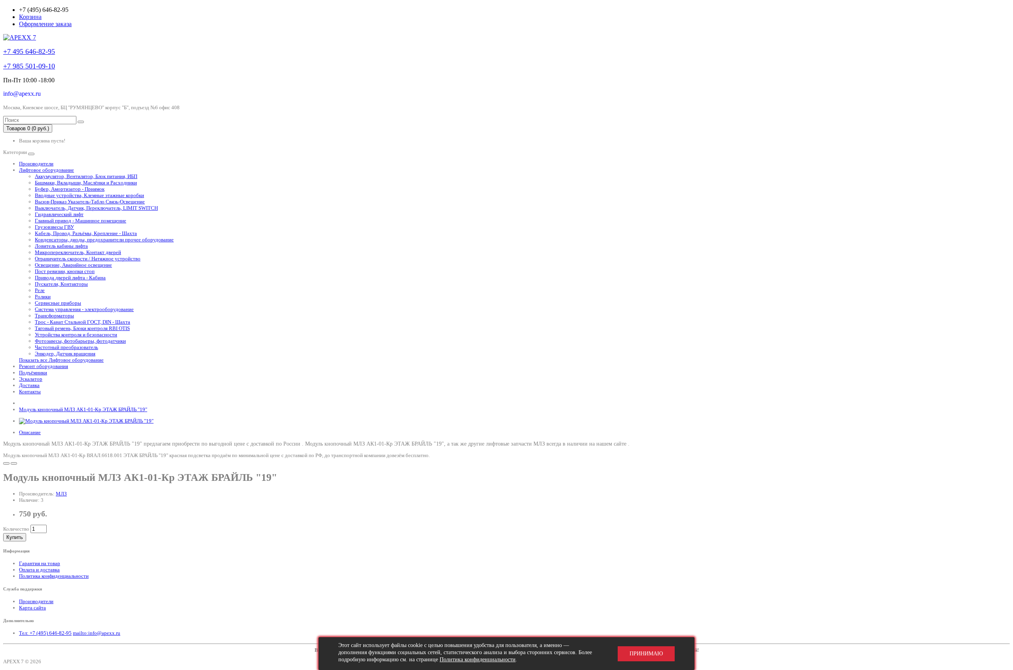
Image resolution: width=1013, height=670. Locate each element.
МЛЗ (61, 494)
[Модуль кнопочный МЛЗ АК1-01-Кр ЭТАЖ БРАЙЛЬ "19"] (86, 421)
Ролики (43, 297)
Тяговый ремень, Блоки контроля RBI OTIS (82, 328)
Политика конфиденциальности (54, 576)
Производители (36, 164)
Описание (30, 432)
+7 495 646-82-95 (29, 51)
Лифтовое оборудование (46, 170)
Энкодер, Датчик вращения (65, 354)
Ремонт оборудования (43, 366)
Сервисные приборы (58, 303)
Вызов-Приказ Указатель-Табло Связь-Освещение (90, 202)
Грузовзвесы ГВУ (54, 227)
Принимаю (646, 654)
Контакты (30, 392)
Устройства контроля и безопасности (76, 335)
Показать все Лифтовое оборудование (61, 360)
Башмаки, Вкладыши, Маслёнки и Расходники (86, 183)
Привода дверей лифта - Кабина (70, 278)
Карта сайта (32, 608)
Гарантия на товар (39, 563)
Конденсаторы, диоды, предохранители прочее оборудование (104, 240)
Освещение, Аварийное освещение (73, 265)
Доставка (29, 385)
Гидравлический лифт (59, 214)
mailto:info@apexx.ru (96, 633)
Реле (40, 290)
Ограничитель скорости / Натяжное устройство (87, 259)
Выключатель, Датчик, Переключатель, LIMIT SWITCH (96, 208)
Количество (16, 529)
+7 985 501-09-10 (29, 66)
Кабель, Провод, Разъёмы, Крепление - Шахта (86, 233)
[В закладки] (6, 463)
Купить (14, 537)
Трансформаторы (54, 316)
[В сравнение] (14, 463)
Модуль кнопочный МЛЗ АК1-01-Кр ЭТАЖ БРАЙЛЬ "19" (83, 409)
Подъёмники (33, 373)
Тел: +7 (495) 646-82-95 (45, 633)
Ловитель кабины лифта (61, 246)
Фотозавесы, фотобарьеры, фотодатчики (80, 341)
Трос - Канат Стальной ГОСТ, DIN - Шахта (82, 322)
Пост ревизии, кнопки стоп (65, 271)
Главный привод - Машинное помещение (80, 221)
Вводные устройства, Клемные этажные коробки (89, 195)
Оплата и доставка (39, 570)
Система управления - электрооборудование (84, 309)
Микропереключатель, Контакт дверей (78, 252)
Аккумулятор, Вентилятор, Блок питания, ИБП (86, 176)
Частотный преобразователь (66, 347)
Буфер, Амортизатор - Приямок (69, 189)
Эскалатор (30, 379)
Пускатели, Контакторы (61, 284)
